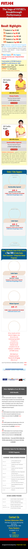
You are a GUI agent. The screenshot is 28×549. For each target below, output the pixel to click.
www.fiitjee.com (15, 536)
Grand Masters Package (16, 508)
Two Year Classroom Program (17, 482)
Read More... (18, 426)
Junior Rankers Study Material (17, 499)
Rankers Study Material (16, 501)
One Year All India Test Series (17, 506)
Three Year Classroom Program (17, 477)
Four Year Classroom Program (17, 475)
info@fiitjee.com (15, 535)
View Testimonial (14, 149)
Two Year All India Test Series (17, 502)
